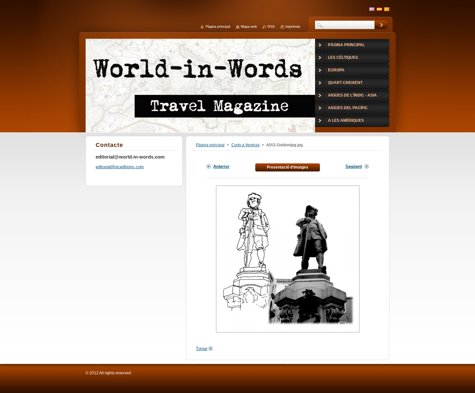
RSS (271, 26)
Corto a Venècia (245, 145)
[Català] (386, 9)
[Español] (379, 9)
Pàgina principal (210, 145)
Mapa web (249, 26)
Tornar (201, 348)
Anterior (221, 166)
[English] (372, 9)
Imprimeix (293, 26)
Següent (353, 166)
